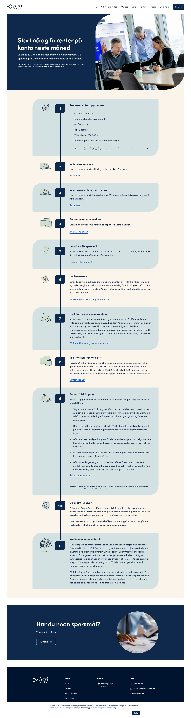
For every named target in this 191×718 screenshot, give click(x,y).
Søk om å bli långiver (80, 474)
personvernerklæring (108, 708)
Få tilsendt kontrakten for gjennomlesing (90, 299)
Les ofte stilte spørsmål (81, 261)
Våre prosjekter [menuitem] (139, 6)
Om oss (68, 688)
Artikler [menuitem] (153, 6)
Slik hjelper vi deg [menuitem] (109, 6)
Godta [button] (136, 713)
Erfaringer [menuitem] (164, 6)
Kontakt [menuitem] (178, 6)
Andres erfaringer (79, 231)
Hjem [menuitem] (95, 6)
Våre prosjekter (71, 693)
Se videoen (75, 175)
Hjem (67, 683)
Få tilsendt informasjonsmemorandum (89, 343)
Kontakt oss (46, 641)
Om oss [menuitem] (124, 6)
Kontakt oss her (77, 379)
